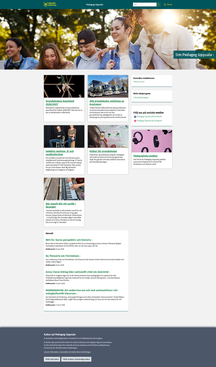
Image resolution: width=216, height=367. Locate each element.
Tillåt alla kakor (52, 359)
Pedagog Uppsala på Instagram (149, 120)
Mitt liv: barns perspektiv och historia (68, 240)
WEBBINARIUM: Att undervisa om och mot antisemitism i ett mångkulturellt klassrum (82, 291)
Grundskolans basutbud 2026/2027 (60, 102)
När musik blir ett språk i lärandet (61, 205)
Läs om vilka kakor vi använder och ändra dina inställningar (67, 352)
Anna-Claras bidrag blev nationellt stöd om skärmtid (77, 272)
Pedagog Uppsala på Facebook (149, 116)
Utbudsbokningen (140, 97)
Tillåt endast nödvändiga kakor (76, 359)
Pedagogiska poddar (145, 155)
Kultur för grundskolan (103, 151)
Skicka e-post (139, 81)
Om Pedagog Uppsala (194, 54)
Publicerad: (50, 249)
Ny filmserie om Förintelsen (62, 256)
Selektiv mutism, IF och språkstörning (60, 153)
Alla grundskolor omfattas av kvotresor (107, 102)
